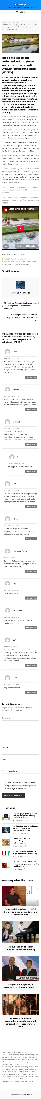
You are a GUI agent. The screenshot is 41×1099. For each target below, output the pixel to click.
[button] (20, 12)
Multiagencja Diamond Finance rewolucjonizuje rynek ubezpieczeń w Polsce (25, 828)
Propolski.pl (20, 4)
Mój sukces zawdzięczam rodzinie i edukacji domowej (20, 948)
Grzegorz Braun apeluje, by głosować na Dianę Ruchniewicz (20, 986)
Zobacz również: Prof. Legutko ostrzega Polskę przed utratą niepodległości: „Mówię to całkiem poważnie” (20, 190)
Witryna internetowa (9, 771)
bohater (7, 262)
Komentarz (6, 718)
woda (23, 264)
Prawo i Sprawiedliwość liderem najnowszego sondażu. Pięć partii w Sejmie (22, 317)
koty (20, 262)
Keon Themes (27, 1095)
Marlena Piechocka (20, 292)
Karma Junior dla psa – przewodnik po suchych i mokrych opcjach (22, 841)
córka (12, 262)
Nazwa (5, 747)
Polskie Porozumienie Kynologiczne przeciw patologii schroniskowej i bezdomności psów (20, 1022)
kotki (16, 262)
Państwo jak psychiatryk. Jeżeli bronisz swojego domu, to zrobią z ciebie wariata (26, 864)
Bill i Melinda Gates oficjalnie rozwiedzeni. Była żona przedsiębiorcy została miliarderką (21, 306)
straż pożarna (6, 264)
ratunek (35, 262)
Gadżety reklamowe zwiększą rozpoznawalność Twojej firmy (25, 852)
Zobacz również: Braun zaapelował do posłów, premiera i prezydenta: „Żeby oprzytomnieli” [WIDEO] (20, 200)
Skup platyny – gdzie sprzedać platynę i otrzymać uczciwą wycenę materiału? (25, 815)
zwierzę (27, 264)
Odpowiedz (32, 377)
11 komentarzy (18, 259)
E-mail (5, 759)
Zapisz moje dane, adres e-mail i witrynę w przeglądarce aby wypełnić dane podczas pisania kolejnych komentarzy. (21, 786)
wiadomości (15, 264)
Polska (28, 259)
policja (24, 262)
